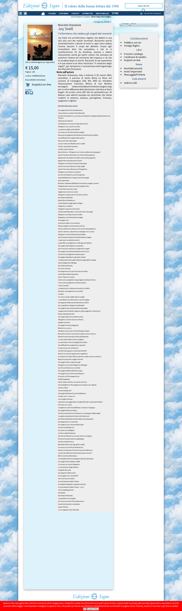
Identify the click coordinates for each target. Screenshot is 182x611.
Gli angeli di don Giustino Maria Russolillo (73, 308)
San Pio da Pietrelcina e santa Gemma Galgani (75, 436)
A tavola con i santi (65, 405)
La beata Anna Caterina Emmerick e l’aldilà (74, 288)
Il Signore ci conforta (65, 206)
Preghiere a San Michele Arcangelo (70, 217)
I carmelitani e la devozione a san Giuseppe (73, 300)
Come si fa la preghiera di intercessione (72, 283)
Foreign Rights (132, 45)
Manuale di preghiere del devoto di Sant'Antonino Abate (78, 135)
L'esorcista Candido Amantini (68, 240)
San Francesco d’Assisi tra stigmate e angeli (73, 249)
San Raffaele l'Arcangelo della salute (71, 138)
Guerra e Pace (63, 388)
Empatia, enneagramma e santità (70, 291)
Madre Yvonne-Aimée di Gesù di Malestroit (73, 337)
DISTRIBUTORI (87, 13)
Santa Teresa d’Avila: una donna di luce (72, 382)
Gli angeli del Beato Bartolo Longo (70, 371)
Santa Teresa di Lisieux (66, 277)
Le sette (61, 294)
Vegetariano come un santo (68, 192)
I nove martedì (63, 285)
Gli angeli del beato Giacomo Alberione (72, 393)
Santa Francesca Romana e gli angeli (71, 166)
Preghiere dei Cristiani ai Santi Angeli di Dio (73, 186)
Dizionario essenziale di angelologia (71, 439)
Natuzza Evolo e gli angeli (67, 141)
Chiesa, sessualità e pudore (68, 146)
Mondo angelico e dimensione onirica (71, 226)
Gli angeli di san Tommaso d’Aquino (71, 373)
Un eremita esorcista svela (67, 189)
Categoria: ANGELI (102, 21)
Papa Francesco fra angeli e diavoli (70, 359)
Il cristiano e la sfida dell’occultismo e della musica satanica (79, 356)
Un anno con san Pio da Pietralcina (70, 447)
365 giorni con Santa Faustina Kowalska (72, 163)
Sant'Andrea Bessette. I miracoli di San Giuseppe (75, 212)
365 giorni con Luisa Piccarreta (69, 126)
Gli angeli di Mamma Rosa (67, 410)
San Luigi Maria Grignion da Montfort (71, 305)
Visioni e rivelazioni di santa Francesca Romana (75, 450)
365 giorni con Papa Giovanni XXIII (70, 214)
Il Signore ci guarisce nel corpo (68, 209)
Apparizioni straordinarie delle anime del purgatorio (76, 158)
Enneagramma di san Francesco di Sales (73, 271)
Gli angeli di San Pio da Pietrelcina (70, 110)
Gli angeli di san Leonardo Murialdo (71, 425)
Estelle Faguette (64, 379)
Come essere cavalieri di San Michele (71, 113)
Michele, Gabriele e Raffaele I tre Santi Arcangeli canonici (78, 183)
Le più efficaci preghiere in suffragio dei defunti (75, 243)
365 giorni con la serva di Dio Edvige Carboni (73, 331)
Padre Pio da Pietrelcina (66, 200)
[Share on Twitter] (31, 92)
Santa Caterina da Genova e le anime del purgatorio (77, 229)
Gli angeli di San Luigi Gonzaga (69, 362)
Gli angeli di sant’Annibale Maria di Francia (73, 251)
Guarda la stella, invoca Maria (69, 223)
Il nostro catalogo (133, 53)
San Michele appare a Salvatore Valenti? (72, 351)
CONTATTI (75, 13)
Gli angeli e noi (63, 220)
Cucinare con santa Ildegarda (69, 464)
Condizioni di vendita (135, 57)
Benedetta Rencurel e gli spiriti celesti (71, 444)
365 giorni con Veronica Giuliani (69, 172)
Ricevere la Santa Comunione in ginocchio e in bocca (77, 334)
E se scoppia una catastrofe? (68, 476)
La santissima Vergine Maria (68, 467)
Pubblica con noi (132, 42)
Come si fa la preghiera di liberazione (71, 254)
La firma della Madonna (67, 433)
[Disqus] (68, 551)
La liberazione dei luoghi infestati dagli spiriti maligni (77, 260)
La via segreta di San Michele (68, 510)
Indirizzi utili (130, 82)
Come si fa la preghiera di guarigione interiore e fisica (77, 280)
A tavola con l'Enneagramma (68, 376)
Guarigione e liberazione (67, 473)
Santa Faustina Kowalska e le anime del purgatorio (76, 155)
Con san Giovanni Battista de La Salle (71, 143)
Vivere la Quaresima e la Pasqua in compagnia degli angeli (79, 413)
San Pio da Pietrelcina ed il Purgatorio (71, 175)
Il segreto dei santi (64, 470)
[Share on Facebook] (27, 92)
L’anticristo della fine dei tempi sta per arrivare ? (75, 453)
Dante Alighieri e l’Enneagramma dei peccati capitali (77, 385)
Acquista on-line (41, 84)
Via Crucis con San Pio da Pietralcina (71, 501)
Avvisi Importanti (133, 71)
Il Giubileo (61, 493)
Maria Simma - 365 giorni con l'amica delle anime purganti (79, 152)
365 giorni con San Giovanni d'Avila (70, 319)
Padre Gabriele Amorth (66, 314)
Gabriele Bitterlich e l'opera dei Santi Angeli (73, 178)
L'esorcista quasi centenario (68, 348)
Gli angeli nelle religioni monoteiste (70, 246)
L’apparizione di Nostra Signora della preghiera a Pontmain (79, 311)
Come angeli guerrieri (66, 490)
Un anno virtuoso (64, 268)
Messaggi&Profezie (134, 74)
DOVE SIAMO (63, 13)
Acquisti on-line (132, 60)
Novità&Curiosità (133, 68)
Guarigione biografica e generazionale (72, 484)
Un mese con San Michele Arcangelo (71, 132)
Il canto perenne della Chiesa (68, 481)
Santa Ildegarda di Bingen (67, 263)
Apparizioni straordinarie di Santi (70, 161)
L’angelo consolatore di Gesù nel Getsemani (73, 416)
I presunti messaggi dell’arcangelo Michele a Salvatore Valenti (80, 402)
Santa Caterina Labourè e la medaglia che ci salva (76, 231)
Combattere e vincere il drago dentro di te (73, 124)
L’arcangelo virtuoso (65, 399)
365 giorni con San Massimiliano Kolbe (71, 234)
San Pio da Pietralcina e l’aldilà (69, 368)
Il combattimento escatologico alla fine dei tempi (75, 459)
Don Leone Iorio (63, 180)
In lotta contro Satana (66, 149)
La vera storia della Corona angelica (71, 339)
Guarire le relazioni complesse (69, 504)
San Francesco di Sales (66, 478)
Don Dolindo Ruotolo (65, 197)
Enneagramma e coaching (67, 422)
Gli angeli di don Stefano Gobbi (69, 461)
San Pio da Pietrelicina (66, 427)
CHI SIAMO (52, 13)
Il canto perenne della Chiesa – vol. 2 (71, 487)
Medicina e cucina (64, 328)
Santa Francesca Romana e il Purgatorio (72, 169)
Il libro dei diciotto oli (65, 121)
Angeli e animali (64, 322)
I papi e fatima (63, 507)
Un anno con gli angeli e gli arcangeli (71, 297)
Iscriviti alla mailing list (152, 13)
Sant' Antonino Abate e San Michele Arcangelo (74, 237)
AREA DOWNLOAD (102, 13)
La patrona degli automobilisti (69, 129)
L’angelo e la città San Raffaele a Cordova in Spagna (76, 407)
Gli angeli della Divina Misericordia (70, 317)
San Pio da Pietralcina (66, 442)
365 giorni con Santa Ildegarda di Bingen (72, 365)
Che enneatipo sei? (65, 390)
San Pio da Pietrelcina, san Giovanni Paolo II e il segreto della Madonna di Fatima (84, 117)
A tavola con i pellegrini (66, 430)
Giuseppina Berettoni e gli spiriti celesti (72, 257)
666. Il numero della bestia (67, 456)
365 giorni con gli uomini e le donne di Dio (73, 195)
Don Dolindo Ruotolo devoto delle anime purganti (75, 419)
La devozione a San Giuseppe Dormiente (72, 342)
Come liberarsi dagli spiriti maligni (70, 203)
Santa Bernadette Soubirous (68, 274)
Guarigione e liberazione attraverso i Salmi (73, 302)
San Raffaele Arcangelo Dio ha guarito (71, 345)
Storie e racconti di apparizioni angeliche (72, 354)
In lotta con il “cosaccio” (66, 396)
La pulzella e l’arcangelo (67, 498)
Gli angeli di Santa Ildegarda (68, 325)
